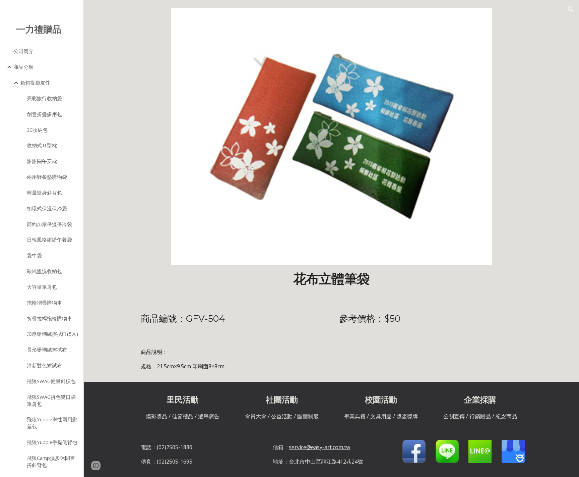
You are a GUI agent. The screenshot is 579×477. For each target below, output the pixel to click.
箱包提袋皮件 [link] (35, 82)
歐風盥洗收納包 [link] (44, 271)
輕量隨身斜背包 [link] (44, 192)
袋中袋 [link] (34, 255)
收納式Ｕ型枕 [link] (42, 145)
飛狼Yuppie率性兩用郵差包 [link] (52, 423)
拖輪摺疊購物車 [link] (44, 302)
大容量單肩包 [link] (42, 286)
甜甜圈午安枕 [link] (42, 161)
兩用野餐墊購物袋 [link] (47, 176)
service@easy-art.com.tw (319, 447)
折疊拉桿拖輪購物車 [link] (49, 318)
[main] (331, 279)
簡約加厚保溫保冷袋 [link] (49, 224)
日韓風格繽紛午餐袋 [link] (49, 239)
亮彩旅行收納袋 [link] (44, 98)
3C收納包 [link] (37, 129)
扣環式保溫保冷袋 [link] (47, 208)
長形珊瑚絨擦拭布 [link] (47, 349)
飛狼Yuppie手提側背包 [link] (52, 442)
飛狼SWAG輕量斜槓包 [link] (51, 381)
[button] (571, 9)
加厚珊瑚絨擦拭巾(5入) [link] (52, 333)
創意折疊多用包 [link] (44, 114)
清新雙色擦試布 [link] (44, 365)
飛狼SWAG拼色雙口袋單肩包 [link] (51, 400)
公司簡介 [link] (23, 51)
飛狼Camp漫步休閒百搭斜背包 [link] (51, 461)
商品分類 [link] (23, 66)
